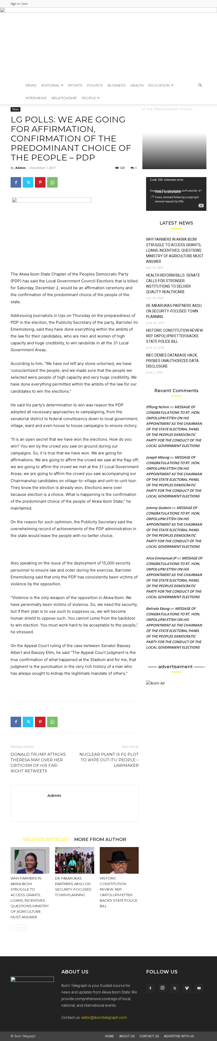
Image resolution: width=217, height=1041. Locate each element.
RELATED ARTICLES (46, 839)
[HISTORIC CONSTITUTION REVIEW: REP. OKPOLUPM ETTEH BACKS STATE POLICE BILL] (119, 860)
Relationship (64, 98)
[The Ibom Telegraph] (108, 43)
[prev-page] (14, 927)
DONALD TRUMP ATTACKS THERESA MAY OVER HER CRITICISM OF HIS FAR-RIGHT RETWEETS (38, 762)
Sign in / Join (19, 4)
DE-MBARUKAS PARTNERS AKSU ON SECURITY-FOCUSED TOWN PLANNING (174, 311)
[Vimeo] (187, 988)
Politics (95, 85)
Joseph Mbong (157, 457)
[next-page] (22, 927)
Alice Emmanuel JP (161, 558)
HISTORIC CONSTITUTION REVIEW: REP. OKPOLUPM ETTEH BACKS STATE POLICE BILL (175, 336)
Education (159, 85)
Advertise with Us (179, 1036)
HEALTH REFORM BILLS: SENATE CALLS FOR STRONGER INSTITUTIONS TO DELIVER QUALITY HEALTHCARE (173, 283)
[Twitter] (28, 182)
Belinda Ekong (157, 608)
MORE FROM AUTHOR (100, 839)
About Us (126, 1036)
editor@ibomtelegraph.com (104, 1017)
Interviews (36, 98)
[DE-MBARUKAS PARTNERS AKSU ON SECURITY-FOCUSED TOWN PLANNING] (74, 860)
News (31, 85)
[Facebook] (16, 182)
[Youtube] (199, 988)
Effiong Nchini (157, 407)
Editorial (50, 85)
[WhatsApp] (52, 182)
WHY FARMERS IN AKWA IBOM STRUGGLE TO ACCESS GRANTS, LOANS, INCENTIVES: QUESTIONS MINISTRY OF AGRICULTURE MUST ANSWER (175, 250)
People (89, 98)
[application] (176, 194)
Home (109, 1036)
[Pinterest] (40, 182)
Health (137, 85)
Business (117, 85)
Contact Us (149, 1036)
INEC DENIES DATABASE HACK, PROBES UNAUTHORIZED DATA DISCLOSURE (172, 360)
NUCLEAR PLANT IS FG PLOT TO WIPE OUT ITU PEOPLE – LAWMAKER (109, 760)
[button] (200, 85)
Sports (75, 85)
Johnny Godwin (158, 507)
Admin (20, 168)
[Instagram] (162, 988)
